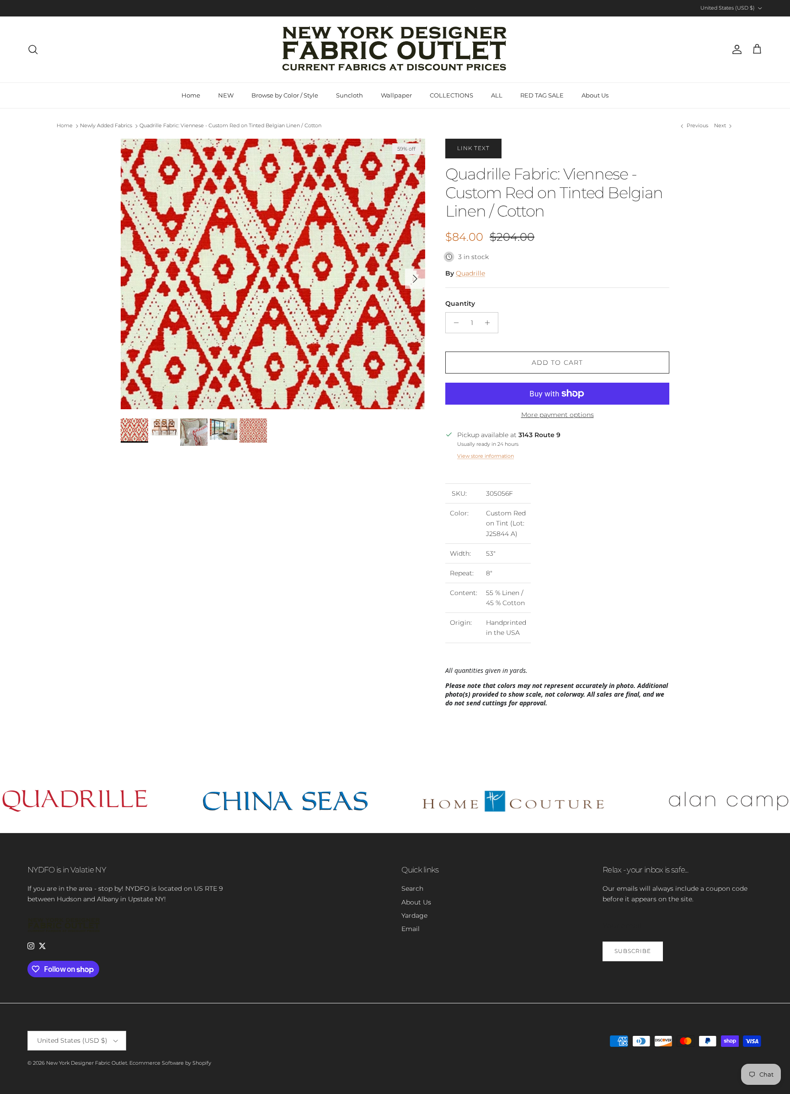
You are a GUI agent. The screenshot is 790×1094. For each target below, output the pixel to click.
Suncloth (349, 95)
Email (410, 929)
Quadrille (470, 273)
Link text (473, 148)
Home (190, 95)
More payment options (557, 415)
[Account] (735, 49)
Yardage (414, 915)
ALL (496, 95)
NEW (226, 95)
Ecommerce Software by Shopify (170, 1063)
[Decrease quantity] (454, 323)
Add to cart (557, 362)
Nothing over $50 (414, 8)
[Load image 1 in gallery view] (273, 274)
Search (412, 888)
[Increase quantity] (490, 323)
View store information (485, 456)
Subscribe (632, 951)
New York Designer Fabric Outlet (86, 1063)
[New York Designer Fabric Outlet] (395, 49)
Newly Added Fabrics (106, 126)
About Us (595, 95)
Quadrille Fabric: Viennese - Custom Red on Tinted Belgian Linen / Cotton (230, 126)
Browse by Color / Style (284, 95)
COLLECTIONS (451, 95)
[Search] (32, 49)
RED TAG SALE (542, 95)
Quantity (460, 303)
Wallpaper (396, 95)
